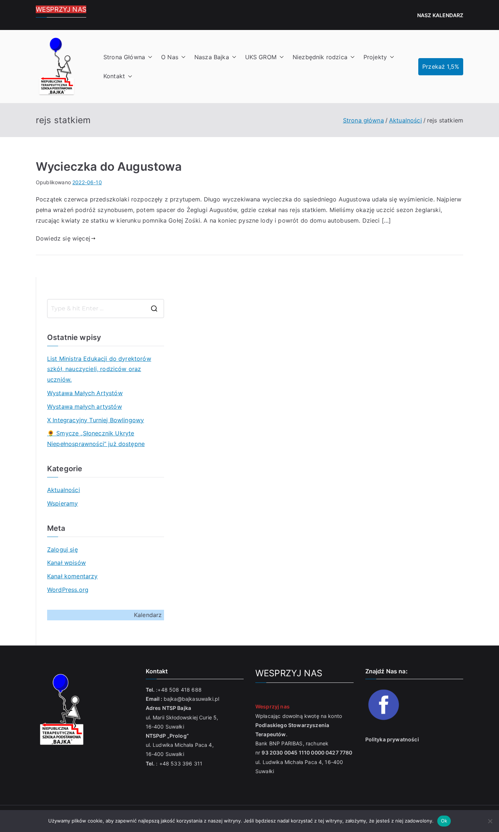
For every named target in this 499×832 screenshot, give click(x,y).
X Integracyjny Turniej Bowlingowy (95, 420)
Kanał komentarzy (72, 576)
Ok (444, 821)
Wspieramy (62, 503)
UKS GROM (261, 57)
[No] (490, 821)
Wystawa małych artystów (84, 406)
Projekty (375, 57)
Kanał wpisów (66, 562)
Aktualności (63, 489)
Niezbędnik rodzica (320, 57)
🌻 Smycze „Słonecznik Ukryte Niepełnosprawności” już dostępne (96, 438)
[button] (148, 57)
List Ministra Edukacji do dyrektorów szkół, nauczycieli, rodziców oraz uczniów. (99, 369)
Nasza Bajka (211, 57)
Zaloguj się (62, 549)
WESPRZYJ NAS (61, 9)
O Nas (169, 57)
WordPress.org (67, 589)
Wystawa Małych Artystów (85, 393)
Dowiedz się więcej (63, 238)
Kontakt (114, 76)
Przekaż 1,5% (440, 66)
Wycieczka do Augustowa (109, 166)
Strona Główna (124, 57)
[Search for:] (105, 308)
